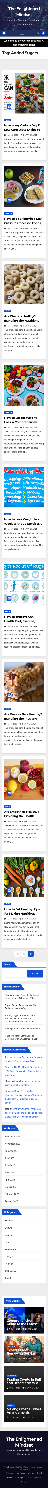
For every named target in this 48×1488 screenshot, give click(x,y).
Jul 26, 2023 (15, 1417)
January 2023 (11, 1201)
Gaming (8, 1235)
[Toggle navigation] (21, 33)
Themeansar (23, 1469)
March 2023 (10, 1187)
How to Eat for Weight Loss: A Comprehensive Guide (20, 422)
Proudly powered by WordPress (16, 1467)
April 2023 (10, 1180)
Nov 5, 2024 (14, 1329)
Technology (10, 1271)
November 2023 (12, 1144)
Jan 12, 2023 (12, 135)
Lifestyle (8, 213)
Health (7, 120)
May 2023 (9, 1172)
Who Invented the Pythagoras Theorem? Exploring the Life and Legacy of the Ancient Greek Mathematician (24, 1113)
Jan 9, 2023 (12, 724)
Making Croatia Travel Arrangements (22, 1029)
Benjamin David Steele (16, 1091)
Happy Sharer (30, 135)
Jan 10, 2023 (12, 529)
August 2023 (11, 1151)
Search (8, 964)
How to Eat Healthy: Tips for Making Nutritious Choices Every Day (22, 913)
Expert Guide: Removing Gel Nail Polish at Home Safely (24, 1353)
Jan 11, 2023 (12, 326)
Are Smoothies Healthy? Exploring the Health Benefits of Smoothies (21, 816)
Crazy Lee (31, 1358)
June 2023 (10, 1165)
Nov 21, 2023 (15, 1358)
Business (9, 1220)
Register (24, 1482)
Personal (9, 1264)
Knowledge (10, 1249)
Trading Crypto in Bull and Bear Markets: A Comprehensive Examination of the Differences (20, 1018)
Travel (8, 1278)
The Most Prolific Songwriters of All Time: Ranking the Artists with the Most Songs (23, 1071)
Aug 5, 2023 (14, 1388)
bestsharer (31, 1329)
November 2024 (12, 1136)
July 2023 (9, 1158)
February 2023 (12, 1194)
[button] (38, 33)
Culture (8, 1228)
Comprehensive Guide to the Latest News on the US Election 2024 (22, 1326)
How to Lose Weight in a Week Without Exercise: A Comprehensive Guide (23, 523)
